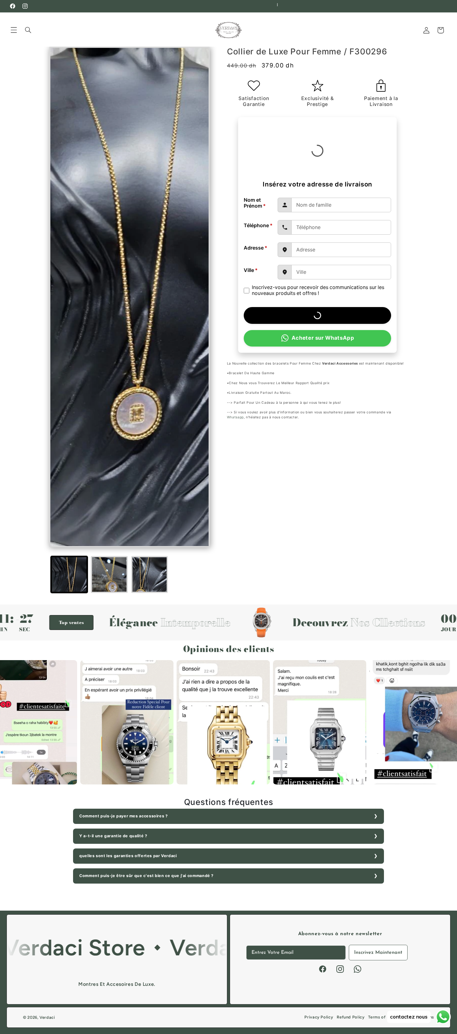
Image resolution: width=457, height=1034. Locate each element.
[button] (14, 30)
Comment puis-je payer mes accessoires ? (123, 816)
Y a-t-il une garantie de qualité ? (113, 836)
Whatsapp (235, 417)
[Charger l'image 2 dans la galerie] (109, 574)
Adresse (255, 248)
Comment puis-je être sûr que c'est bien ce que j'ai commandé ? (146, 875)
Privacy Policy (318, 1017)
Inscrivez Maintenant (378, 952)
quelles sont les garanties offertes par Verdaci (128, 855)
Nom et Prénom (255, 203)
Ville (251, 270)
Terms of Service (385, 1017)
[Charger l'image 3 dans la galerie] (149, 574)
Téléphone (258, 225)
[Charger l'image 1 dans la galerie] (69, 574)
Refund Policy (350, 1017)
